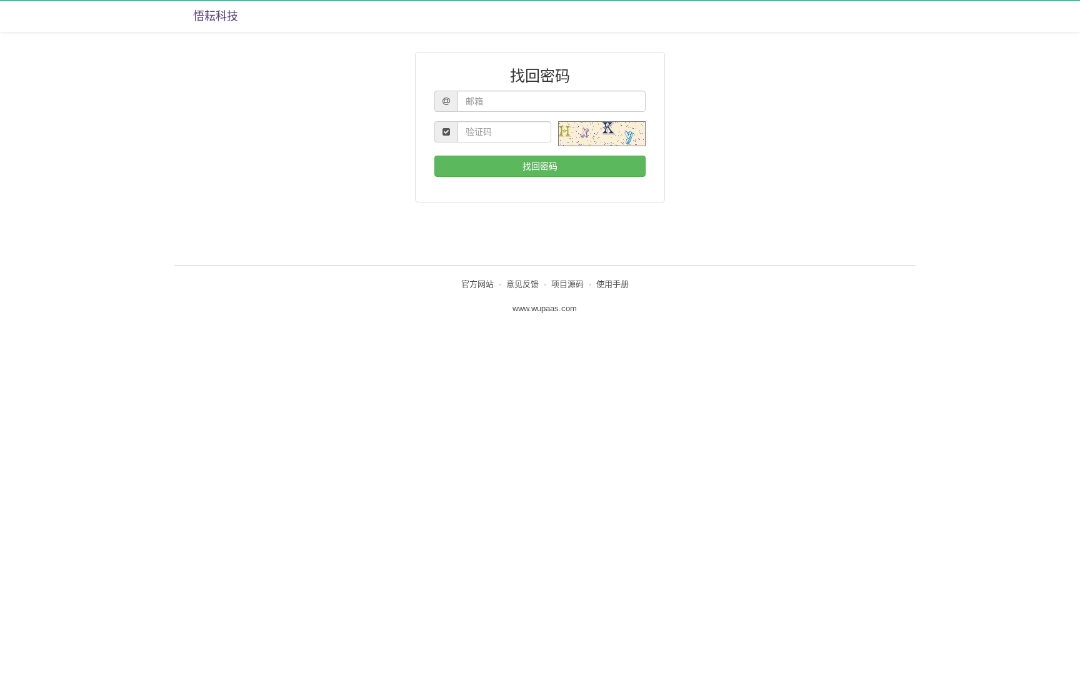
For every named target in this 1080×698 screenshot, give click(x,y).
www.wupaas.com (544, 308)
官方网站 (477, 284)
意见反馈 (522, 284)
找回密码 (540, 166)
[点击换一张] (602, 133)
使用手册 (612, 284)
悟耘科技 (215, 16)
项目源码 (567, 284)
